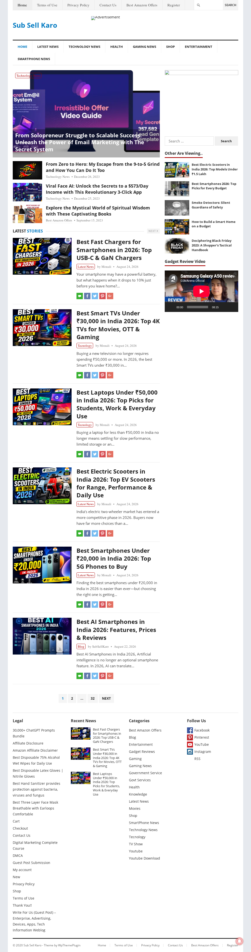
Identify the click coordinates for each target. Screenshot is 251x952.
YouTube (201, 744)
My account (22, 869)
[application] (201, 291)
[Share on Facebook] (87, 296)
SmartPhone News (34, 59)
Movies (134, 808)
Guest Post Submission (31, 862)
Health (116, 46)
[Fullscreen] (231, 307)
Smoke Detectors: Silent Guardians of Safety (211, 204)
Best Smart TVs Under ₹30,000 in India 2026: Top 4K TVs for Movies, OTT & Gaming (118, 325)
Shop (170, 46)
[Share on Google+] (110, 296)
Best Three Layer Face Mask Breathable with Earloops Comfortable (35, 808)
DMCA (18, 855)
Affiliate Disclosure (28, 743)
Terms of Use (47, 4)
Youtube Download (144, 858)
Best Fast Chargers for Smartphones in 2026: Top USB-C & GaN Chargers (114, 250)
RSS (197, 758)
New (16, 877)
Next (153, 231)
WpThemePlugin (69, 945)
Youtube (136, 851)
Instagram (202, 751)
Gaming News (144, 46)
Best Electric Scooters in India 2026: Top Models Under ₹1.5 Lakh (215, 169)
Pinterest (201, 737)
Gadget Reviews (142, 751)
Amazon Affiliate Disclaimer (35, 750)
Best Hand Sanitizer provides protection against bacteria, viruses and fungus (36, 789)
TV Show (136, 844)
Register (173, 4)
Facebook (202, 730)
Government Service (145, 773)
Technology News (84, 46)
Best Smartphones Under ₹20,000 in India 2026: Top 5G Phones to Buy (113, 558)
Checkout (20, 828)
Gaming (135, 758)
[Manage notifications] (239, 941)
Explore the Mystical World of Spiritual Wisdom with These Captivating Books (98, 211)
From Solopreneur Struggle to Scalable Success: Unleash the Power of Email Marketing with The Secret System (79, 142)
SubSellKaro (100, 646)
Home (22, 4)
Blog (81, 646)
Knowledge (138, 794)
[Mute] (224, 307)
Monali (106, 266)
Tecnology (85, 345)
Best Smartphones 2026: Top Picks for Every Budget (214, 186)
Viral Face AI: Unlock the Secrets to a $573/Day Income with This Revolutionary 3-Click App (97, 189)
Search (230, 5)
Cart (16, 821)
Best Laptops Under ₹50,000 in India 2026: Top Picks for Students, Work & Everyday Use (117, 404)
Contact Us (108, 4)
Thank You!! (22, 905)
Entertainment (198, 46)
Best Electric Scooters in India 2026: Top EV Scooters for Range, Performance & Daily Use (115, 483)
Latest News (48, 46)
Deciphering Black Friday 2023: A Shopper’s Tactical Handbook (212, 245)
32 (93, 698)
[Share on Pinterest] (102, 296)
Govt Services (140, 780)
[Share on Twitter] (95, 296)
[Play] (171, 307)
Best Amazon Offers (141, 4)
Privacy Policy (78, 4)
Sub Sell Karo (35, 25)
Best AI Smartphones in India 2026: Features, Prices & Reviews (116, 630)
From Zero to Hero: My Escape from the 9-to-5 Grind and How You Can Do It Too (103, 167)
